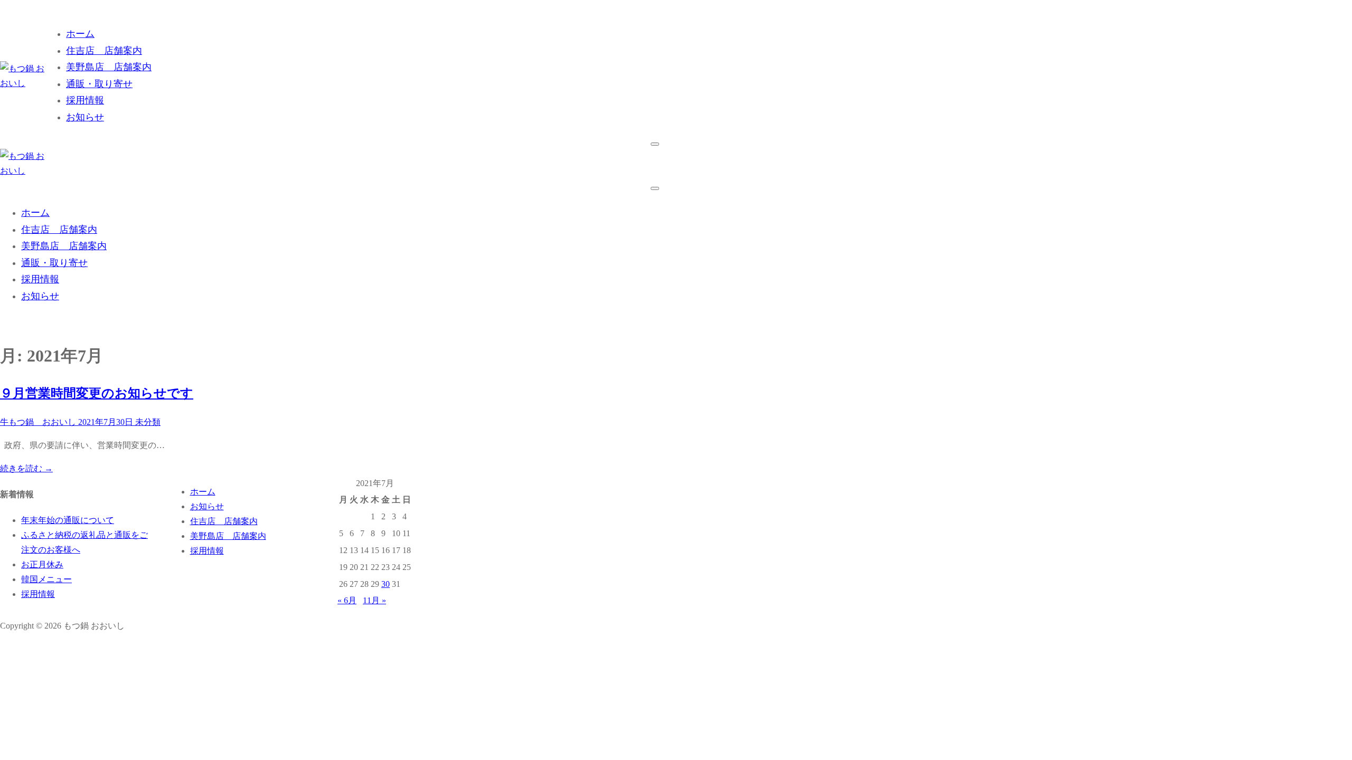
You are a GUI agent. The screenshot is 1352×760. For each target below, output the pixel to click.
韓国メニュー (46, 579)
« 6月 (346, 600)
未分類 (147, 421)
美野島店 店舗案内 (228, 535)
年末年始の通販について (67, 520)
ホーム (202, 491)
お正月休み (42, 564)
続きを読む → (26, 468)
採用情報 (38, 594)
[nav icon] (655, 144)
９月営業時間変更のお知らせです (96, 393)
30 (385, 584)
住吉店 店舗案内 (224, 521)
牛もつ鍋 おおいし (38, 421)
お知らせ (207, 506)
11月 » (374, 600)
